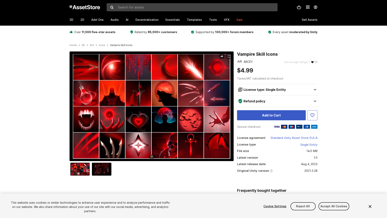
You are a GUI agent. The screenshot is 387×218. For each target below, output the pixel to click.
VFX (226, 19)
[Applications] (307, 7)
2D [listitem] (83, 45)
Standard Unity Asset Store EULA (293, 138)
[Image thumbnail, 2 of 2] (102, 169)
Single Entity (308, 145)
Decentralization (146, 19)
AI (127, 19)
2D (82, 19)
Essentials (172, 19)
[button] (298, 7)
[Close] (370, 206)
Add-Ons (97, 19)
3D (71, 19)
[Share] (221, 56)
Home (73, 45)
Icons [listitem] (102, 45)
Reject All (303, 206)
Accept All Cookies (333, 206)
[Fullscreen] (229, 56)
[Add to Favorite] (312, 115)
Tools (213, 19)
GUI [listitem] (92, 45)
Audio (115, 19)
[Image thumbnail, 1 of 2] (81, 169)
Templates (194, 19)
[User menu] (315, 7)
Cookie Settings (274, 206)
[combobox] (192, 7)
